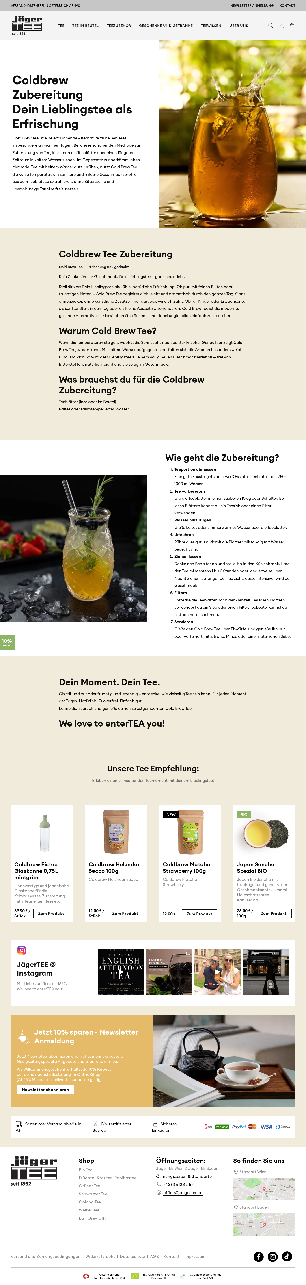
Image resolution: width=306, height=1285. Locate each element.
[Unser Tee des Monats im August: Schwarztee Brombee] (169, 972)
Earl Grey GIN (92, 1218)
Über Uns (238, 25)
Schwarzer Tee (93, 1193)
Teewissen (211, 25)
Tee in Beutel (85, 25)
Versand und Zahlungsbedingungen (46, 1256)
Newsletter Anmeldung (252, 6)
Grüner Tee (89, 1185)
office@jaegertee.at (183, 1192)
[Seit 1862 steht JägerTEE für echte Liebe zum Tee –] (266, 972)
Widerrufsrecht (100, 1256)
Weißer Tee (89, 1210)
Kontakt (287, 6)
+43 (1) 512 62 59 (178, 1184)
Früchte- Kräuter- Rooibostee (107, 1177)
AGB (154, 1256)
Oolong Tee (90, 1202)
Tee (61, 25)
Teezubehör (119, 25)
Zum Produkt (51, 913)
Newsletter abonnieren (45, 1089)
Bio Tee (85, 1169)
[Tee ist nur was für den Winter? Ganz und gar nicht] (217, 972)
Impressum (195, 1256)
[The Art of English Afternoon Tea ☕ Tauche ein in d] (121, 972)
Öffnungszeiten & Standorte (184, 1176)
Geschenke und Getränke (166, 25)
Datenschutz (132, 1256)
